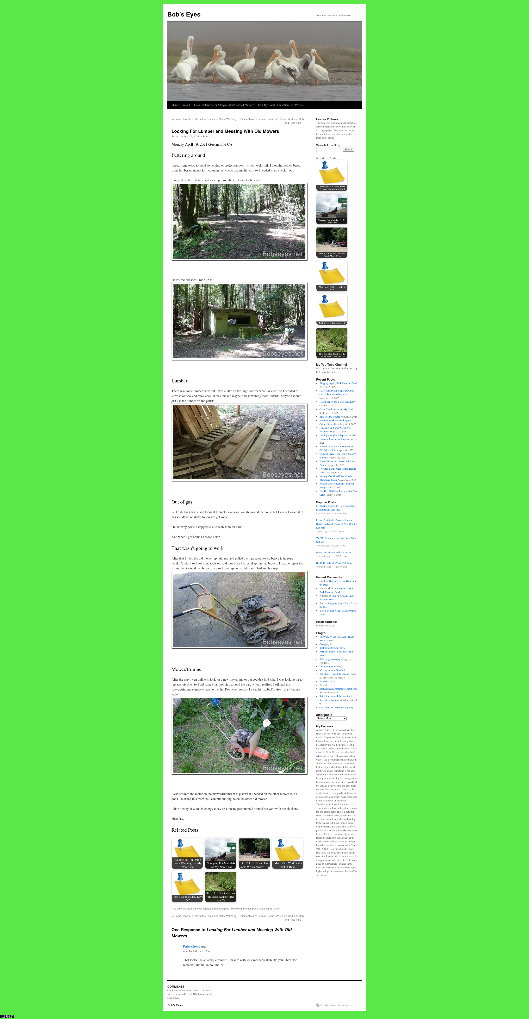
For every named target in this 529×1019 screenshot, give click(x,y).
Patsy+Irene (191, 946)
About (186, 105)
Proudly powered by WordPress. (336, 1005)
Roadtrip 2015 (326, 681)
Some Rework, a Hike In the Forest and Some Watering (204, 119)
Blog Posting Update (329, 416)
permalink (273, 908)
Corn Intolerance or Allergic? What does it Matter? (224, 105)
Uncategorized (207, 908)
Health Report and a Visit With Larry (337, 401)
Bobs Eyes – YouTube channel (334, 673)
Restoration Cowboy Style (332, 647)
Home (175, 105)
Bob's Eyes (184, 14)
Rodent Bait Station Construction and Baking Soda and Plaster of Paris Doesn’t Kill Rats (336, 523)
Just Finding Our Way (330, 666)
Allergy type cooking (329, 659)
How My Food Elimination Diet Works (280, 105)
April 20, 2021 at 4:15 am (197, 951)
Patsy (322, 685)
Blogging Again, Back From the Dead (338, 383)
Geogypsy (324, 644)
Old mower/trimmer (240, 908)
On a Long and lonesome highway (336, 707)
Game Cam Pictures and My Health (336, 409)
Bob (205, 136)
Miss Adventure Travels (331, 670)
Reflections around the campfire (334, 696)
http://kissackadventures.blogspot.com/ (338, 688)
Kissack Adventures (329, 699)
